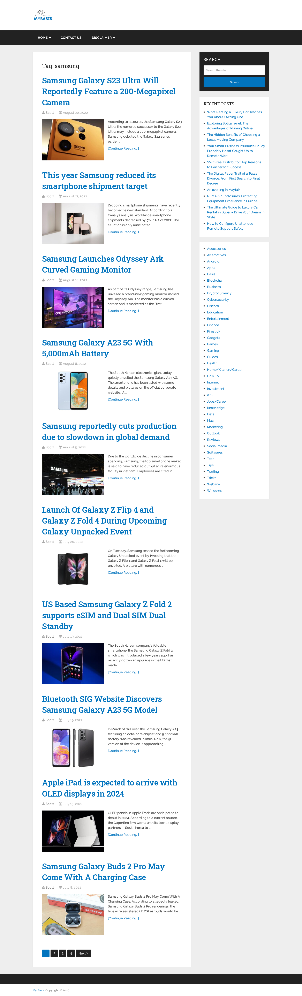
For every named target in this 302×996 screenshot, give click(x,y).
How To (213, 376)
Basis (211, 274)
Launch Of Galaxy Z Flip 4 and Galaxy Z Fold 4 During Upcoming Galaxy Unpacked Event (104, 520)
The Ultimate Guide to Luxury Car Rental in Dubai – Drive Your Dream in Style (235, 212)
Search (234, 82)
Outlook (213, 433)
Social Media (217, 446)
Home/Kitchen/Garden (225, 370)
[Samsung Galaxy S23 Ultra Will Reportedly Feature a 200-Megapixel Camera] (73, 139)
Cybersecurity (218, 300)
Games (212, 344)
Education (215, 312)
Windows (214, 491)
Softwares (215, 452)
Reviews (213, 440)
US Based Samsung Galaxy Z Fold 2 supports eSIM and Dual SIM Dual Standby (107, 615)
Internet (213, 382)
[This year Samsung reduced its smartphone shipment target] (73, 223)
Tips (210, 465)
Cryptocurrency (219, 293)
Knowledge (216, 408)
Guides (212, 357)
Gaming (213, 350)
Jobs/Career (217, 401)
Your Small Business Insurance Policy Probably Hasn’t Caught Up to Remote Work (236, 151)
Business (214, 287)
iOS (209, 395)
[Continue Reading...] (123, 148)
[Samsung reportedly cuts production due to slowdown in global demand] (73, 474)
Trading (213, 471)
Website (213, 484)
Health (212, 363)
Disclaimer (102, 38)
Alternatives (216, 255)
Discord (213, 306)
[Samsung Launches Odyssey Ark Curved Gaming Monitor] (73, 307)
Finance (213, 325)
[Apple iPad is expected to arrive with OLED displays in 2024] (73, 831)
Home (43, 38)
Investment (215, 389)
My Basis (39, 990)
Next (82, 953)
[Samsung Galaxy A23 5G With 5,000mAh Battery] (73, 390)
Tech (210, 459)
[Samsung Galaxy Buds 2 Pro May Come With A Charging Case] (73, 914)
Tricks (211, 478)
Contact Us (71, 38)
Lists (210, 414)
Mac (210, 421)
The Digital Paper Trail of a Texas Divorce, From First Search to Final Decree (233, 178)
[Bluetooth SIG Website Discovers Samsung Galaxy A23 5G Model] (73, 747)
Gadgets (213, 338)
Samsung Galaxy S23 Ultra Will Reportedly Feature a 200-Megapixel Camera (109, 91)
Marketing (215, 427)
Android (213, 261)
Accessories (216, 249)
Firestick (213, 331)
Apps (211, 268)
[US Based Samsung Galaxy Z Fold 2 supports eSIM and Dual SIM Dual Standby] (73, 663)
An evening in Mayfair (223, 190)
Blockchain (215, 280)
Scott (50, 113)
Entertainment (218, 319)
